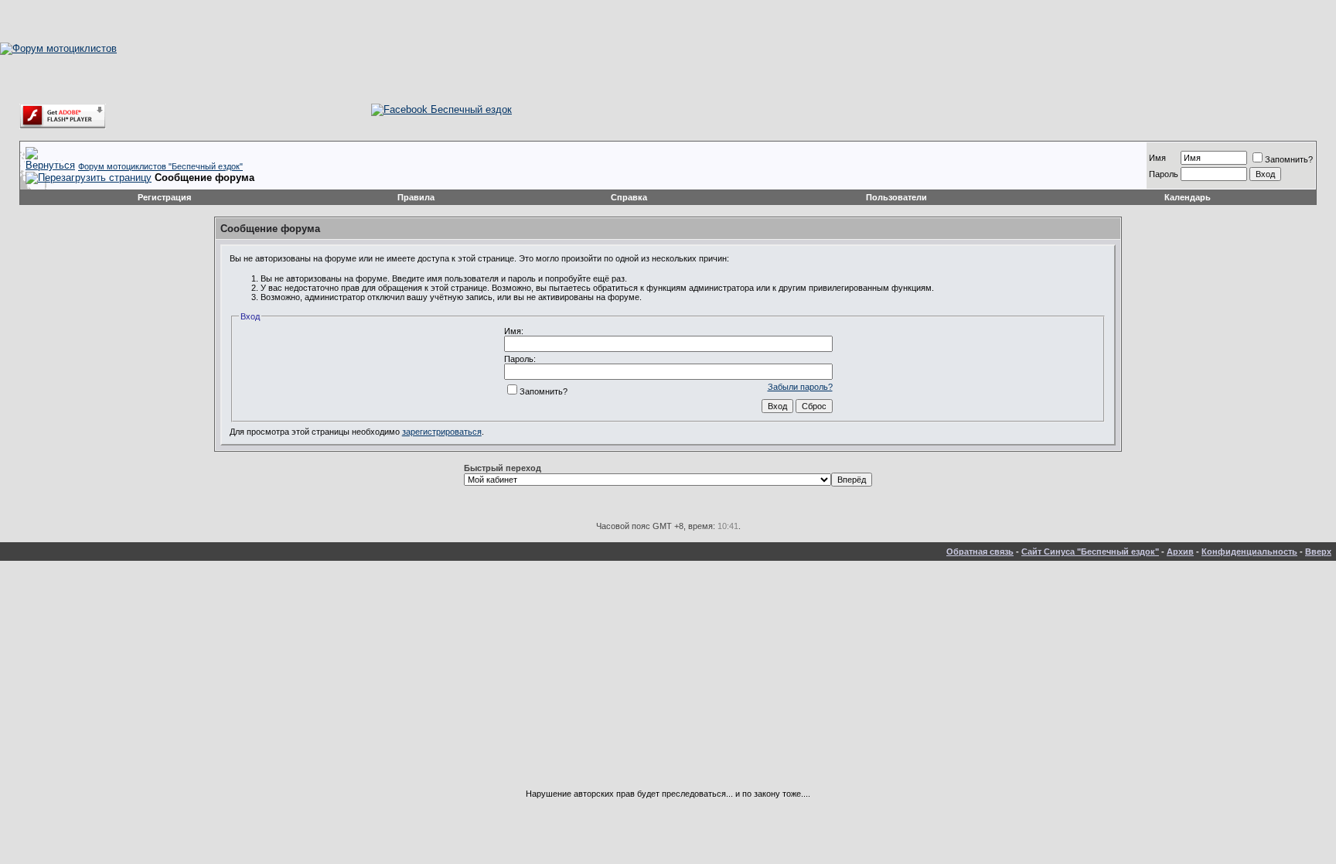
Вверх (1318, 551)
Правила (416, 197)
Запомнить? (1289, 159)
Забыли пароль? (800, 386)
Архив (1180, 551)
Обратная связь (980, 551)
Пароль (1163, 174)
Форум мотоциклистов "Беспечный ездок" (160, 166)
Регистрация (164, 197)
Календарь (1187, 197)
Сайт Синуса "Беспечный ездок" (1090, 551)
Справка (629, 197)
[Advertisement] (668, 680)
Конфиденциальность (1249, 551)
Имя (1157, 157)
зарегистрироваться (442, 431)
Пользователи (896, 197)
